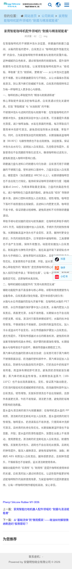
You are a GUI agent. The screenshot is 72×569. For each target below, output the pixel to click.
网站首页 (30, 16)
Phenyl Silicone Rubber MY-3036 (21, 502)
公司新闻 (47, 16)
